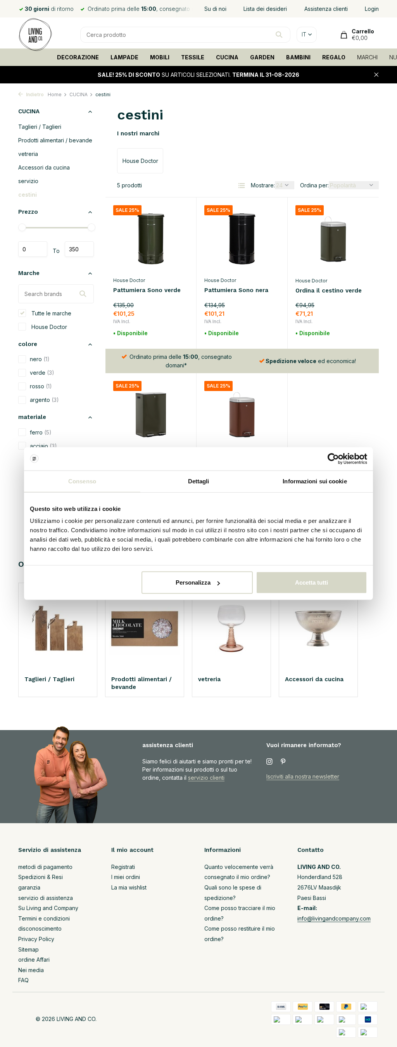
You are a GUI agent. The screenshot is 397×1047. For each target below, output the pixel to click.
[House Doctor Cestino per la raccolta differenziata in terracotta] (242, 414)
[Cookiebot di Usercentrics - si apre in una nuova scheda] (333, 458)
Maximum (79, 249)
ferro (41, 432)
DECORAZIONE (78, 57)
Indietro (34, 94)
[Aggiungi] (175, 333)
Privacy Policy (36, 939)
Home (55, 94)
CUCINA (227, 57)
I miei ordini (125, 877)
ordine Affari (34, 959)
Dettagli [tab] (198, 481)
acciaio (43, 446)
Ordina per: (314, 185)
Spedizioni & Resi (40, 877)
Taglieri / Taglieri (39, 126)
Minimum (32, 249)
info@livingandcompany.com (334, 918)
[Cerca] (279, 34)
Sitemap (28, 949)
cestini (27, 194)
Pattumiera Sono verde (147, 290)
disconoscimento (40, 928)
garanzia (29, 887)
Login (372, 8)
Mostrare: (263, 185)
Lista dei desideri (265, 8)
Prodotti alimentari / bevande (55, 140)
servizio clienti (206, 777)
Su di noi (215, 8)
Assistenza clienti (326, 8)
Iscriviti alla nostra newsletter (302, 776)
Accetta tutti (311, 582)
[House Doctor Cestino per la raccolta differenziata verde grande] (150, 414)
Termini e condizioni (44, 918)
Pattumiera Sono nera (236, 290)
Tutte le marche (50, 313)
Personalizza (193, 582)
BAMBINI (298, 57)
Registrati (123, 867)
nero (40, 359)
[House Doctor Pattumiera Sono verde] (150, 239)
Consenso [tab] (82, 481)
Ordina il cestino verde (328, 290)
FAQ (23, 980)
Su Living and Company (48, 908)
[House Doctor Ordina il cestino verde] (333, 239)
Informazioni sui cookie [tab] (315, 481)
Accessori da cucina (44, 167)
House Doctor (48, 327)
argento (44, 399)
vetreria (28, 154)
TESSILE (192, 57)
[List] (241, 185)
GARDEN (262, 57)
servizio (28, 181)
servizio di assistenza (45, 898)
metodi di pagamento (45, 867)
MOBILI (159, 57)
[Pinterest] (283, 762)
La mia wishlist (129, 887)
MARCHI (367, 57)
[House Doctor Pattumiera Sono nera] (242, 239)
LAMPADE (124, 57)
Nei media (31, 970)
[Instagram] (269, 762)
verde (42, 372)
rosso (41, 386)
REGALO (333, 57)
